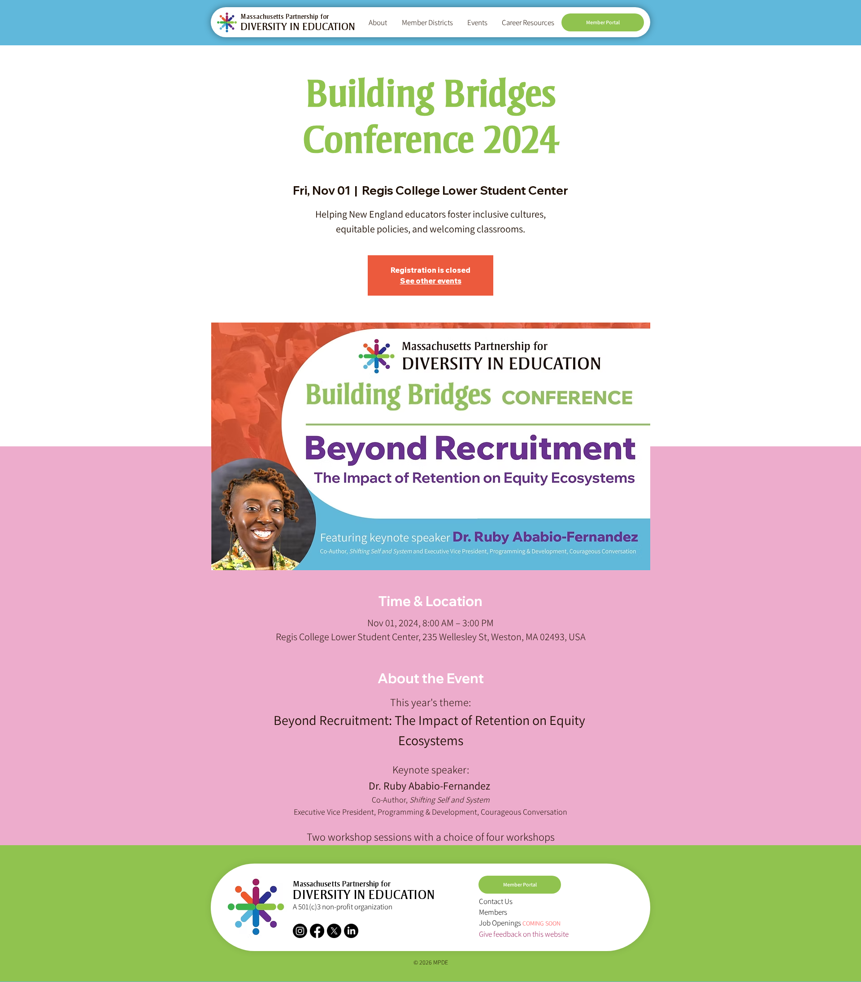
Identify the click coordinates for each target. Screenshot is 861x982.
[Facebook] (317, 931)
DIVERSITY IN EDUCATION (297, 27)
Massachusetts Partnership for (284, 17)
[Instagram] (300, 931)
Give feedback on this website (524, 934)
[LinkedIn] (351, 931)
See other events (430, 280)
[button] (378, 22)
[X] (334, 931)
